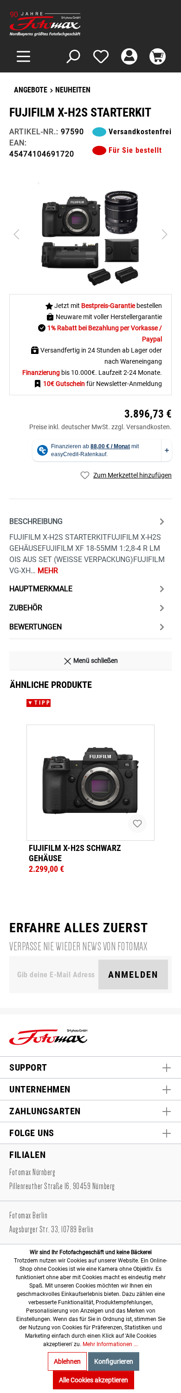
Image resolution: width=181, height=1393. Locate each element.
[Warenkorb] (157, 56)
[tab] (88, 545)
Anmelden (133, 974)
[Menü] (23, 56)
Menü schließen (95, 660)
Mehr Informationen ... (110, 1344)
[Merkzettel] (101, 56)
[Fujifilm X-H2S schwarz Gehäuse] (90, 782)
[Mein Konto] (129, 56)
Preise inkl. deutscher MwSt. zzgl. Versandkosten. (100, 427)
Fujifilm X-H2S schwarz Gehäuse (75, 853)
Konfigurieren (113, 1361)
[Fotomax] (67, 24)
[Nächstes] (165, 234)
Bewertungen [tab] (35, 626)
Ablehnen (67, 1361)
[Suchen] (72, 56)
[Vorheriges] (16, 234)
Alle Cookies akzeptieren (93, 1380)
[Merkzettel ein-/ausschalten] (137, 823)
